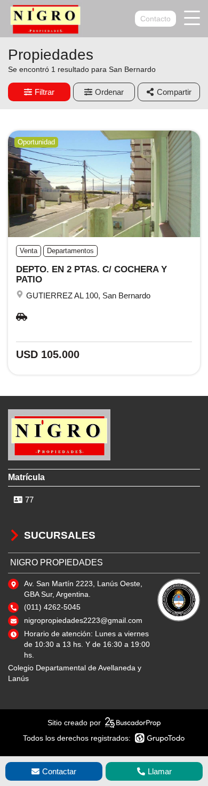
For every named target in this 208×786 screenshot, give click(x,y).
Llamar (160, 771)
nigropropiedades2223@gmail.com (83, 620)
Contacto (155, 18)
